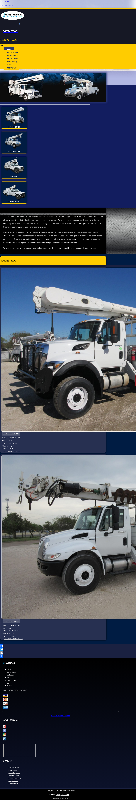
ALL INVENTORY (12, 52)
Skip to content (4, 1)
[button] (68, 45)
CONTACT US (11, 68)
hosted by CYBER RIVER (60, 798)
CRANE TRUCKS (12, 62)
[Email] (68, 653)
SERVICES (10, 65)
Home (9, 669)
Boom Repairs (12, 770)
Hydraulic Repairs (13, 767)
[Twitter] (68, 649)
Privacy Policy (11, 680)
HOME (9, 49)
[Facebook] (68, 646)
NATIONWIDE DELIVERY (60, 715)
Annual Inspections (14, 773)
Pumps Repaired (13, 781)
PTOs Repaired (13, 783)
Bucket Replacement (14, 778)
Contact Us (10, 675)
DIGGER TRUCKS (12, 59)
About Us (10, 677)
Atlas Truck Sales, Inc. (7, 5)
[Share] (68, 656)
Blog (8, 683)
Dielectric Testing (13, 775)
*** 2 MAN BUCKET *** (11, 451)
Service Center (11, 672)
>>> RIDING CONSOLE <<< (13, 639)
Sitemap (9, 685)
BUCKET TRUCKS (12, 56)
